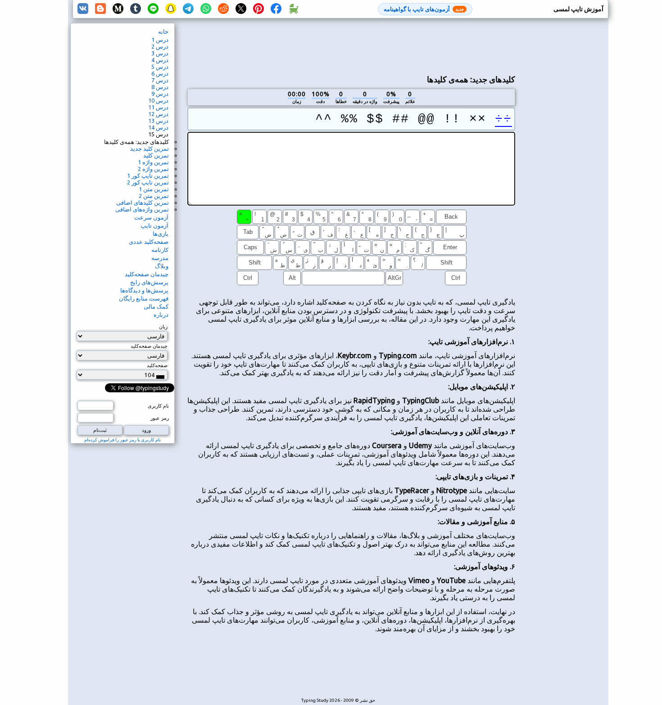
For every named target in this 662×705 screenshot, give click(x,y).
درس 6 (159, 73)
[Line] (153, 9)
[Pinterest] (258, 9)
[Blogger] (100, 9)
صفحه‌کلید (157, 365)
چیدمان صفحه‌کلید (146, 274)
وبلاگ (161, 266)
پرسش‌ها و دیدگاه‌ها (144, 290)
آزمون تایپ (154, 225)
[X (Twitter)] (241, 9)
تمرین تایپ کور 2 (148, 182)
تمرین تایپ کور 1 (148, 175)
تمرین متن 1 (154, 189)
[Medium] (118, 9)
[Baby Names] (293, 9)
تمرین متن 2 (154, 196)
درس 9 (159, 93)
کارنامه (159, 250)
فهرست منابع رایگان (143, 298)
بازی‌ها (160, 233)
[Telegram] (188, 9)
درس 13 (158, 120)
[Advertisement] (351, 45)
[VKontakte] (82, 9)
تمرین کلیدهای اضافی (142, 202)
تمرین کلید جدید (149, 148)
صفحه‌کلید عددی (148, 241)
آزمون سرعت (151, 217)
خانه (163, 31)
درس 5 (159, 66)
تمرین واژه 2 (153, 169)
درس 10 (158, 100)
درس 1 (159, 39)
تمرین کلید (156, 155)
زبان (163, 326)
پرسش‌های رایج (149, 282)
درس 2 (159, 46)
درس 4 (159, 60)
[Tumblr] (135, 9)
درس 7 (159, 80)
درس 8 (159, 87)
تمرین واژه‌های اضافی (142, 209)
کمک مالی (156, 306)
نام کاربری (158, 406)
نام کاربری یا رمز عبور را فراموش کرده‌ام (122, 439)
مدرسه (159, 258)
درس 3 (159, 53)
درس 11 (158, 107)
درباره (161, 314)
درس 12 (158, 114)
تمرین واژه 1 (153, 162)
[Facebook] (276, 9)
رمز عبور (159, 418)
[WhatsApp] (205, 9)
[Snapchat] (170, 9)
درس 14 (158, 127)
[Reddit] (223, 9)
